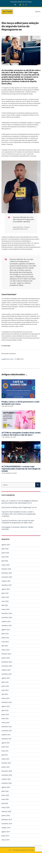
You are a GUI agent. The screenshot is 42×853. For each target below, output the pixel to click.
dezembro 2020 (7, 771)
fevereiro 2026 (6, 569)
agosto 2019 (6, 832)
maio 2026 (5, 557)
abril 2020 (5, 803)
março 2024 (5, 650)
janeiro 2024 (6, 658)
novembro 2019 (7, 824)
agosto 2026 (6, 545)
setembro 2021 (7, 739)
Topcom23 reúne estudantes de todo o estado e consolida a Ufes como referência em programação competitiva (19, 514)
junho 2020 (5, 795)
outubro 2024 (6, 621)
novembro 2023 (7, 666)
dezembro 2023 (7, 662)
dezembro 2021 (7, 726)
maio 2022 (5, 718)
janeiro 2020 (6, 815)
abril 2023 (5, 694)
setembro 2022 (7, 702)
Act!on (10, 850)
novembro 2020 (7, 775)
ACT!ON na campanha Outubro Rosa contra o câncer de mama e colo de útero (21, 434)
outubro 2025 (6, 581)
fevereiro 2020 (6, 811)
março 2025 (5, 609)
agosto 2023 (6, 678)
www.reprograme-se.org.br (18, 154)
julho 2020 (5, 791)
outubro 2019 (6, 828)
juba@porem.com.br (8, 359)
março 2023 (5, 698)
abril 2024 (5, 646)
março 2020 (5, 807)
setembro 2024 (7, 625)
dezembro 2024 (7, 613)
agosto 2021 (6, 743)
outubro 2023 (6, 670)
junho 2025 (5, 597)
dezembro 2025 (7, 573)
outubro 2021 (6, 735)
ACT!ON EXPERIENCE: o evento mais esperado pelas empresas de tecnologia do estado (21, 468)
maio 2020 (5, 799)
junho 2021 (5, 747)
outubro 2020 (6, 779)
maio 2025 (5, 601)
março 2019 (5, 840)
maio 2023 (5, 690)
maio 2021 (5, 751)
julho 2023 (5, 682)
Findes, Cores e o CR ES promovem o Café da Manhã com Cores (20, 403)
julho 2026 (5, 549)
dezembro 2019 (7, 819)
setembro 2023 (7, 674)
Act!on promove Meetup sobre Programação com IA (19, 507)
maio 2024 (5, 642)
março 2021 (5, 759)
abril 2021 (5, 755)
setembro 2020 (7, 783)
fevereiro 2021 (6, 763)
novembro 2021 (7, 731)
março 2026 (5, 565)
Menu (38, 12)
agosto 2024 (6, 629)
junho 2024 (5, 638)
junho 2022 (5, 714)
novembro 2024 (7, 617)
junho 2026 (5, 553)
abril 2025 (5, 605)
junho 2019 (5, 836)
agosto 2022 (6, 706)
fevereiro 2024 (6, 654)
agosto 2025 (6, 589)
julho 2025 (5, 593)
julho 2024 (5, 634)
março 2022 (5, 722)
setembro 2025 (7, 585)
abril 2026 (5, 561)
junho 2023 (5, 686)
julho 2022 (5, 710)
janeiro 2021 (6, 767)
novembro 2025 (7, 577)
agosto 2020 (6, 787)
